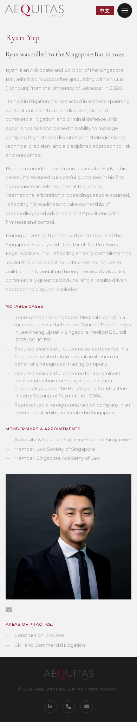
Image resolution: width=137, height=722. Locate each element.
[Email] (86, 706)
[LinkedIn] (50, 706)
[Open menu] (124, 10)
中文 (105, 10)
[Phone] (68, 706)
